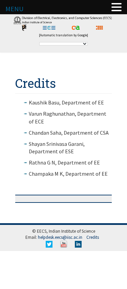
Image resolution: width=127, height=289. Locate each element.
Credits (92, 237)
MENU (14, 8)
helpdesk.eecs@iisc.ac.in (60, 237)
